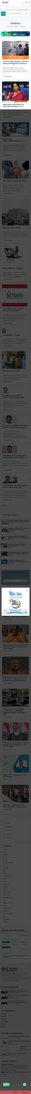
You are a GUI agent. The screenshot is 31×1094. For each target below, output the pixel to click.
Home (16, 26)
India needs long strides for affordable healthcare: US (13, 105)
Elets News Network (8, 76)
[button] (24, 2)
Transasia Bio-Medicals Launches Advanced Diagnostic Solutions (15, 63)
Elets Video (6, 1092)
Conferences (24, 1092)
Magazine (15, 1092)
